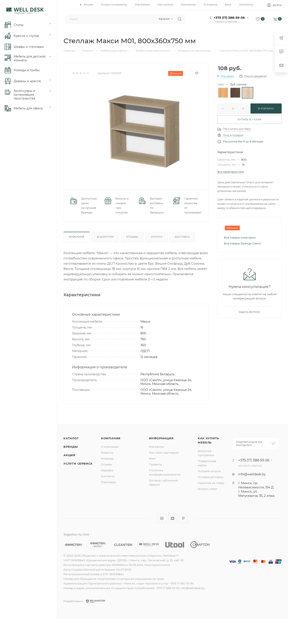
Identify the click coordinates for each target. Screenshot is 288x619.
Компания (111, 438)
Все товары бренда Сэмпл (242, 243)
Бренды (70, 446)
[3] (80, 73)
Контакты (107, 476)
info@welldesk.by (252, 474)
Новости (107, 452)
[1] (73, 73)
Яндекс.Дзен (172, 518)
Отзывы (132, 236)
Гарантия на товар (211, 483)
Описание (76, 236)
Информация (161, 438)
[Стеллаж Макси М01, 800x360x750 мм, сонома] (143, 129)
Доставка (182, 236)
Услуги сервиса (78, 463)
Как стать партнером (164, 452)
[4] (84, 73)
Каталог (71, 438)
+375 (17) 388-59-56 (229, 18)
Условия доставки (210, 477)
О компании (110, 446)
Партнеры (108, 482)
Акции (69, 455)
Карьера (107, 470)
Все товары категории (240, 237)
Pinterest (183, 518)
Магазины (156, 446)
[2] (77, 73)
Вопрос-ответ (207, 488)
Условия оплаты (209, 471)
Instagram (161, 518)
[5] (87, 73)
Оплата (156, 236)
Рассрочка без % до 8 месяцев (243, 141)
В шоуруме (105, 236)
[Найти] (179, 19)
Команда (107, 458)
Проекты (155, 464)
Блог (152, 458)
